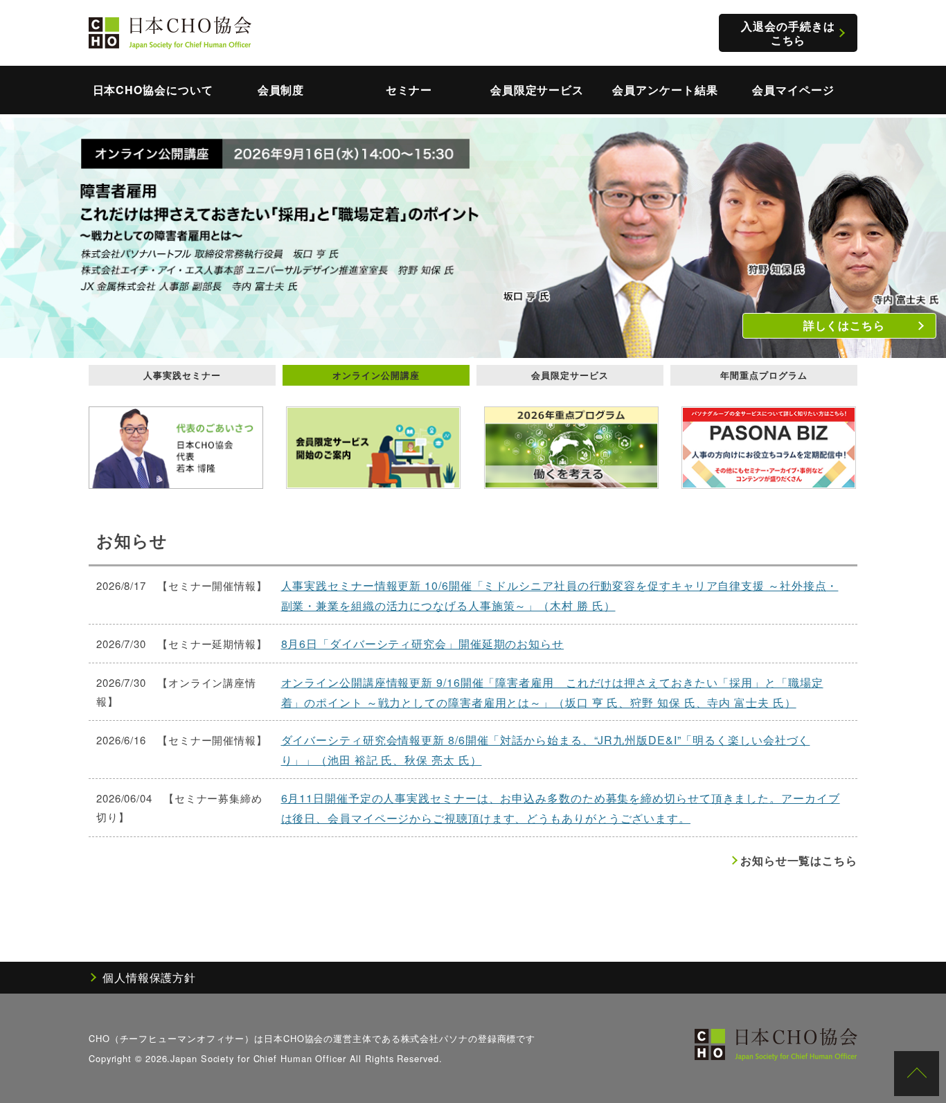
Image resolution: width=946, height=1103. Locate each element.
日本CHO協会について (153, 90)
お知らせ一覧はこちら (798, 860)
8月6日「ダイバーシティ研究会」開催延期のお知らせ (422, 644)
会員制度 (281, 90)
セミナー (409, 90)
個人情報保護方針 (149, 977)
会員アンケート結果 (664, 90)
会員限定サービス (537, 90)
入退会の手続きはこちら (788, 32)
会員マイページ (793, 90)
